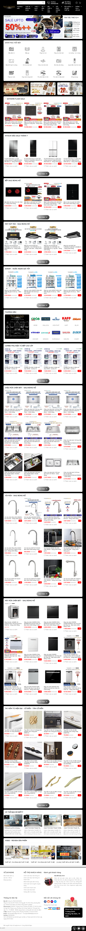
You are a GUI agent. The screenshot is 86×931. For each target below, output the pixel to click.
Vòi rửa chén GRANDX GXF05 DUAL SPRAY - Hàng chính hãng (33, 517)
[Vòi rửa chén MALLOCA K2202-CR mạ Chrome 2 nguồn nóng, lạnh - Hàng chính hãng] (13, 538)
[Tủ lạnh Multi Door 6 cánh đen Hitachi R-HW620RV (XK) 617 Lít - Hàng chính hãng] (33, 149)
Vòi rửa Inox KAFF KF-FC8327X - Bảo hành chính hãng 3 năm (72, 579)
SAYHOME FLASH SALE (15, 99)
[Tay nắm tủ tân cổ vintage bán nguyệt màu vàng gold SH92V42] (33, 720)
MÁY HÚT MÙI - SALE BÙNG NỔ (17, 224)
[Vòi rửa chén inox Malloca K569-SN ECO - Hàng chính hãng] (73, 507)
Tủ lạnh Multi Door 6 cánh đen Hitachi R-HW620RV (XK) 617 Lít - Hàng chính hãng (33, 160)
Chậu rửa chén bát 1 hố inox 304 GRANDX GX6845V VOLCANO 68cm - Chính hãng (53, 411)
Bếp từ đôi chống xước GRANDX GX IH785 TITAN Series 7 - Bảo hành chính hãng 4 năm (52, 123)
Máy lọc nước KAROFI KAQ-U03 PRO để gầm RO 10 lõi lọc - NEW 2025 (33, 292)
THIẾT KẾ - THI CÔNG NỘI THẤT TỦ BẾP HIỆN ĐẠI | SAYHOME (43, 862)
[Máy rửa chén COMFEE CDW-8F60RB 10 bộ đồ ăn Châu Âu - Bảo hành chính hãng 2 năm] (33, 612)
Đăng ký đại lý (7, 880)
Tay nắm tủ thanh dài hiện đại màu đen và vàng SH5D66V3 (12, 730)
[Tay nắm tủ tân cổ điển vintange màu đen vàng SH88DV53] (33, 751)
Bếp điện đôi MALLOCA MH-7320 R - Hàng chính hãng (13, 202)
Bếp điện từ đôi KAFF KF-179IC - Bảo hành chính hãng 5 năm (33, 202)
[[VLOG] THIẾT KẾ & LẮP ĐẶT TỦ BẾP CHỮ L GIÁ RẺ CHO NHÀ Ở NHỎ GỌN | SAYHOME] (69, 852)
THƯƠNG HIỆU (19, 7)
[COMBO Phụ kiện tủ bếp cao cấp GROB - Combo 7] (73, 357)
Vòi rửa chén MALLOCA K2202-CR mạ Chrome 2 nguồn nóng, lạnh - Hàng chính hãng (13, 549)
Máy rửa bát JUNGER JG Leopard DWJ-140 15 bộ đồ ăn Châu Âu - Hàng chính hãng (13, 623)
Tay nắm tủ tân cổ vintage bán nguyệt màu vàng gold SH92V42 (33, 731)
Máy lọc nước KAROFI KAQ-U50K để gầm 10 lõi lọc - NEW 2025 (12, 292)
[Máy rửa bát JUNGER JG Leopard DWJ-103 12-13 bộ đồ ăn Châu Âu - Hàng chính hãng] (73, 644)
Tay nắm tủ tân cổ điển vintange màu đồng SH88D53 (12, 761)
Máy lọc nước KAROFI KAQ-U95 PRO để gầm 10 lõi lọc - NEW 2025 (72, 292)
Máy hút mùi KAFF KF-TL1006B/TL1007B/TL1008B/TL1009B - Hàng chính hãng (73, 247)
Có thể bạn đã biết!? (14, 812)
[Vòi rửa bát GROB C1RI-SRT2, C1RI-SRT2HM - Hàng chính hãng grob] (73, 538)
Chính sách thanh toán (30, 887)
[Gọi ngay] (74, 928)
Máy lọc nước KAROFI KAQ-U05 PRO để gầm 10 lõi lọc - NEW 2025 (52, 292)
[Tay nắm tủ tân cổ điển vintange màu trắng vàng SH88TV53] (73, 720)
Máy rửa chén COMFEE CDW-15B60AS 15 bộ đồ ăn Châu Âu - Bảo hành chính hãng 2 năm (32, 656)
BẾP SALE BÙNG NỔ (13, 180)
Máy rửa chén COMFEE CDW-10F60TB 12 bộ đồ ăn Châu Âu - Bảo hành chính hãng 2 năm (52, 623)
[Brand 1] (17, 326)
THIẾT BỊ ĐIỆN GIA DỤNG (27, 8)
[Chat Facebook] (79, 928)
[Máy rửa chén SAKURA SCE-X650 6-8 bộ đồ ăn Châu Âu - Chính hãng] (53, 676)
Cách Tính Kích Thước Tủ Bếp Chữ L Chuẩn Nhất (71, 828)
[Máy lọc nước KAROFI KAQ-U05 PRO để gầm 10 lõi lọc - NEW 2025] (53, 280)
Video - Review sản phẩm (16, 840)
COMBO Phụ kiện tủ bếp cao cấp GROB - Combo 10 (52, 368)
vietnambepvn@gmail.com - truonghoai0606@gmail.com (22, 913)
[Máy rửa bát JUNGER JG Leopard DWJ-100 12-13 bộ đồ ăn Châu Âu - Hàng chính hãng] (13, 676)
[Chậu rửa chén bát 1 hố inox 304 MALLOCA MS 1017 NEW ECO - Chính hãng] (53, 430)
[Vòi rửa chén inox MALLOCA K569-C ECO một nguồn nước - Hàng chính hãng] (53, 507)
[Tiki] (55, 901)
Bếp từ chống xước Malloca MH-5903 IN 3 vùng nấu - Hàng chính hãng (33, 123)
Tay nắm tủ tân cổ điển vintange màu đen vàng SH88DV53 (31, 762)
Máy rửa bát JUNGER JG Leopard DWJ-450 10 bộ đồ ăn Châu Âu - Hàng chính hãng (72, 688)
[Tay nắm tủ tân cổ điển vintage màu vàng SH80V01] (53, 781)
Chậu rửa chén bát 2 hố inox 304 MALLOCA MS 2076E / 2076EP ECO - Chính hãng (12, 441)
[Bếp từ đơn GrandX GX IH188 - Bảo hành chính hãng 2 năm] (73, 192)
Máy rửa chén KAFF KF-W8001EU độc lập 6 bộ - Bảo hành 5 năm (12, 656)
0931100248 (11, 915)
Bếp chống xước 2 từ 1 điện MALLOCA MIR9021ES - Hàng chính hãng (71, 123)
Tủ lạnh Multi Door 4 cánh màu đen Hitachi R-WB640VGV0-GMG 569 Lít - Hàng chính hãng (72, 160)
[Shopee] (48, 901)
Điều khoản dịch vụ (9, 875)
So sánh (2, 928)
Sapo (30, 925)
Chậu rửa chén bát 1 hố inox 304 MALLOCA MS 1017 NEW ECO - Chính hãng (53, 441)
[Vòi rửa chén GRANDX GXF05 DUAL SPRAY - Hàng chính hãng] (33, 507)
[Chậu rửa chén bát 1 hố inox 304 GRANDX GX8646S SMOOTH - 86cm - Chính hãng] (73, 399)
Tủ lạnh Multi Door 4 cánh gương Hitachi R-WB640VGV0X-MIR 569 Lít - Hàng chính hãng (13, 160)
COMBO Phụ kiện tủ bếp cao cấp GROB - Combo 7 (71, 368)
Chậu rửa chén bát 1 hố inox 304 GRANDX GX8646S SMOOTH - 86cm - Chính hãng (73, 411)
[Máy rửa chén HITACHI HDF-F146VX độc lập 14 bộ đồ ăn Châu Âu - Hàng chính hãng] (33, 676)
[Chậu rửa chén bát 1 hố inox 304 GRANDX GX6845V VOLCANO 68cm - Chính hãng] (53, 399)
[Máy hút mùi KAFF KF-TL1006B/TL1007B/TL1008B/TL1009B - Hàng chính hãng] (73, 235)
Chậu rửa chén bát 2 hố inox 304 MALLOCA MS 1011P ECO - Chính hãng (32, 441)
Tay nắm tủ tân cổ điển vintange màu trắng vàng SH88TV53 (71, 731)
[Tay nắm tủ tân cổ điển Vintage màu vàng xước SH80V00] (53, 751)
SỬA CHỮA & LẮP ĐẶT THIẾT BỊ (67, 8)
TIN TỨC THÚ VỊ (70, 18)
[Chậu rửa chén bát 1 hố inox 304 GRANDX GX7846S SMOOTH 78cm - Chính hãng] (33, 399)
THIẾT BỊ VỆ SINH (36, 8)
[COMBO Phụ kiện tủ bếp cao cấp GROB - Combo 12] (33, 357)
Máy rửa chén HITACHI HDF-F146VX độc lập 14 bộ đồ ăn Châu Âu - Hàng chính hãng (32, 688)
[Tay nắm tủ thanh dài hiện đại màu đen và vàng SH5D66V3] (13, 720)
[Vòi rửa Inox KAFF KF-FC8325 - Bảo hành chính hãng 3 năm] (33, 569)
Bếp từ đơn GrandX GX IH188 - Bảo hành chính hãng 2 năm (72, 202)
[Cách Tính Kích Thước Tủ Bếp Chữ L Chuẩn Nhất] (73, 820)
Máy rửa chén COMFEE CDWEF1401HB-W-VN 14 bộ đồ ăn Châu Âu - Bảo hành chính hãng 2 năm (72, 624)
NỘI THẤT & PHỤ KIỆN (49, 9)
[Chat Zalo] (83, 928)
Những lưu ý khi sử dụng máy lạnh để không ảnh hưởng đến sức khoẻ (76, 23)
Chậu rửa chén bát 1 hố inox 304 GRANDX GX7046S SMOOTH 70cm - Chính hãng (13, 411)
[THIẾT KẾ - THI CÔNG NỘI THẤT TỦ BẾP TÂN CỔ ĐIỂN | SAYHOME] (17, 852)
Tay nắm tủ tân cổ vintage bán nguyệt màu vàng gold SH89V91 (53, 730)
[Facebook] (45, 901)
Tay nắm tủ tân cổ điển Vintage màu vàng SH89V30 (13, 792)
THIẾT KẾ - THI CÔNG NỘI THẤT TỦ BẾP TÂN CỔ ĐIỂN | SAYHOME (17, 862)
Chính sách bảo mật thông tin (32, 875)
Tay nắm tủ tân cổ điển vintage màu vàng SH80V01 (53, 792)
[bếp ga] (16, 88)
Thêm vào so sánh (11, 166)
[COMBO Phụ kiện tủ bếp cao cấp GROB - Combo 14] (13, 357)
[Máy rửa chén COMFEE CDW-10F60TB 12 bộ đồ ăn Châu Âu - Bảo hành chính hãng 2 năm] (53, 612)
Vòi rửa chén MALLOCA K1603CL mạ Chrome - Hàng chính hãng (13, 517)
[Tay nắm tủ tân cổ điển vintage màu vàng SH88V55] (33, 781)
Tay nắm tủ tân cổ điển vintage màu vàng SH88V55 (33, 792)
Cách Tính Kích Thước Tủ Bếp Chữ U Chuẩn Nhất (76, 29)
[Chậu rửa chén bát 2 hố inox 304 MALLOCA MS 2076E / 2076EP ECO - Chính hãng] (13, 430)
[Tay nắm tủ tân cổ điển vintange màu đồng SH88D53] (13, 751)
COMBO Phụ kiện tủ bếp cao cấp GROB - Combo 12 (32, 368)
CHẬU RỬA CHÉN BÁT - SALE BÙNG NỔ (20, 388)
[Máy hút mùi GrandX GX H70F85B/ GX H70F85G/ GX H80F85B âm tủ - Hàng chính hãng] (13, 235)
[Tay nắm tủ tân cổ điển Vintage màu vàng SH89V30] (13, 781)
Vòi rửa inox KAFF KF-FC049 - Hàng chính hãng (12, 579)
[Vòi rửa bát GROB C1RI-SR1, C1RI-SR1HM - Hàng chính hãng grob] (53, 538)
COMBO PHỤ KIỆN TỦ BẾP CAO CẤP (19, 346)
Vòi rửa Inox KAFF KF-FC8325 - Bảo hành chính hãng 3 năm (32, 579)
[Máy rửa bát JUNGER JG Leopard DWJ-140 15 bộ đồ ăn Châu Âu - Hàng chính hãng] (13, 612)
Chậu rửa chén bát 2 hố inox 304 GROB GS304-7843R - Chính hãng (32, 474)
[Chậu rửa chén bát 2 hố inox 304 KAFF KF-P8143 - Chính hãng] (53, 462)
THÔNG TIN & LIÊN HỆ (77, 8)
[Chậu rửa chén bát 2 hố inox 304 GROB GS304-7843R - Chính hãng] (33, 462)
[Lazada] (52, 901)
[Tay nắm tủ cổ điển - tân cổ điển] (43, 88)
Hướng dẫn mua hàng (30, 892)
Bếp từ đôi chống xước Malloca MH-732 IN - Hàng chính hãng (13, 122)
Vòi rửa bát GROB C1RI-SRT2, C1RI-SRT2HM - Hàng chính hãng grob (72, 549)
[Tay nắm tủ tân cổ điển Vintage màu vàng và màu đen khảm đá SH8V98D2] (73, 751)
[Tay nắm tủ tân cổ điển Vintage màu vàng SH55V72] (73, 781)
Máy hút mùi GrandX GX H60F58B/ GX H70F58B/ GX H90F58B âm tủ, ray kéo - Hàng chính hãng (53, 248)
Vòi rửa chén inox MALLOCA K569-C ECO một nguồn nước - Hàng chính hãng (52, 518)
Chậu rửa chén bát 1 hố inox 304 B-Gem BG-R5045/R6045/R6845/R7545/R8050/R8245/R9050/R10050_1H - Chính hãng (73, 442)
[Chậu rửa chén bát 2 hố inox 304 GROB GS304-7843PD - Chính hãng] (13, 462)
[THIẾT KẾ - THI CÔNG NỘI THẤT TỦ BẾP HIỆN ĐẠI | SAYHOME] (43, 852)
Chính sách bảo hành (29, 890)
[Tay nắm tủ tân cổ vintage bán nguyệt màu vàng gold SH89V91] (53, 720)
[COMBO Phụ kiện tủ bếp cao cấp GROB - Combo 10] (53, 357)
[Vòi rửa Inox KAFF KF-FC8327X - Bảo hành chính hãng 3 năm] (73, 569)
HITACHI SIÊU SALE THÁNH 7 (16, 136)
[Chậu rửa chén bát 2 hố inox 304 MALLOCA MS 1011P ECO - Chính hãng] (33, 430)
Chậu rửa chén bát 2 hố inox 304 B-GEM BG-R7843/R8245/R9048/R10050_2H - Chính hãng (73, 474)
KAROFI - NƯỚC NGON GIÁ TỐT (17, 269)
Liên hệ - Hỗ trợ (8, 878)
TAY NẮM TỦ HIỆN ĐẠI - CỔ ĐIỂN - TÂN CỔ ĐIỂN (24, 708)
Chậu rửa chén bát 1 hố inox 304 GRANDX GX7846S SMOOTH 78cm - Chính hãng (33, 411)
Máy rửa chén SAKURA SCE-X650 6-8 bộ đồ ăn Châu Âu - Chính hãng (52, 688)
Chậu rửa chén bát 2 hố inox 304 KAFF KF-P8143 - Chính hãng (52, 474)
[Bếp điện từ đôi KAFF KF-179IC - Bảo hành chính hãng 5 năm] (33, 192)
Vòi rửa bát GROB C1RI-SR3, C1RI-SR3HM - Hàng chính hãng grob (52, 580)
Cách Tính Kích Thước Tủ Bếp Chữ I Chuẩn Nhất (76, 35)
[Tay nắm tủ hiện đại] (69, 88)
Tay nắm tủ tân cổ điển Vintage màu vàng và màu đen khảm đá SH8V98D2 (72, 762)
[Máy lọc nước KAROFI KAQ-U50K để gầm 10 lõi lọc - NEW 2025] (13, 280)
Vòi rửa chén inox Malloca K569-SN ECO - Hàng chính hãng (73, 517)
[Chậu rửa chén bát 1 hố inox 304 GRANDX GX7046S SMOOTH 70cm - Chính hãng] (13, 399)
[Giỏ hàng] (80, 2)
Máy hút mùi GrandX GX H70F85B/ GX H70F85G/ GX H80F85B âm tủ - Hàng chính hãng (12, 248)
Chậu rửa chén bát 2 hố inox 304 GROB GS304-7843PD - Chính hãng (12, 474)
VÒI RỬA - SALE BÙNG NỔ (15, 495)
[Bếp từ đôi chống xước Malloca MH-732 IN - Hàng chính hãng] (14, 112)
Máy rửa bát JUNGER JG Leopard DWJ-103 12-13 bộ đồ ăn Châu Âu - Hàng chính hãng (72, 656)
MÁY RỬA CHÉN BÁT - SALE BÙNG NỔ (20, 600)
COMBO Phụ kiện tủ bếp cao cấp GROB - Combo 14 (12, 368)
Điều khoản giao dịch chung (31, 881)
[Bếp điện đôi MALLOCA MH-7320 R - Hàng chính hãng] (13, 192)
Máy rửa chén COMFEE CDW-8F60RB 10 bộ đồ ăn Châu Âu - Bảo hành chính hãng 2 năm (32, 623)
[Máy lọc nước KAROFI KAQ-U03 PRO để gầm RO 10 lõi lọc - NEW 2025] (33, 280)
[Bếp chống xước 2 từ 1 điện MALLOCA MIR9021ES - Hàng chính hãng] (72, 112)
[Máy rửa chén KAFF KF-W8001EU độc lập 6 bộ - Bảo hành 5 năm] (13, 644)
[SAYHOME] (9, 7)
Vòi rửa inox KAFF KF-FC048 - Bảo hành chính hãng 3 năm (32, 548)
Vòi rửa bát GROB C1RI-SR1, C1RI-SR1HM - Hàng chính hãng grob (52, 549)
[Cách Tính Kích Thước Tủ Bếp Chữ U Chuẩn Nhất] (68, 30)
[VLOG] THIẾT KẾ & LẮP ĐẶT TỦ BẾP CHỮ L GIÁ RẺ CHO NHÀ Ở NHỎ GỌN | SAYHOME (68, 862)
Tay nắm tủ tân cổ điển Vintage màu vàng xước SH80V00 (53, 761)
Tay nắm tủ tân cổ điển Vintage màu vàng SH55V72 (72, 792)
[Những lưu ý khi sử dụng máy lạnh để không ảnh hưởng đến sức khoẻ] (68, 24)
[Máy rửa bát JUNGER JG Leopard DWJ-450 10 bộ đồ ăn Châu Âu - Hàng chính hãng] (73, 676)
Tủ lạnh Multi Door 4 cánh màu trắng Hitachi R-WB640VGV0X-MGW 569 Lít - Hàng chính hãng (52, 160)
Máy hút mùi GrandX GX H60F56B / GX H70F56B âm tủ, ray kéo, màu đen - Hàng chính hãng (32, 248)
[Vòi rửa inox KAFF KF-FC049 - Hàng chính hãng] (13, 569)
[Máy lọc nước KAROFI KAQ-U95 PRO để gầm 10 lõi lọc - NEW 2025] (73, 280)
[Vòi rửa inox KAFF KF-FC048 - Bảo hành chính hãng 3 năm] (33, 538)
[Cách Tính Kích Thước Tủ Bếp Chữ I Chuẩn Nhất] (68, 37)
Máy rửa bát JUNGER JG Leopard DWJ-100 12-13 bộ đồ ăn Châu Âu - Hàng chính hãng (12, 688)
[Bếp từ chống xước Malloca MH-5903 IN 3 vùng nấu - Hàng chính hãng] (33, 112)
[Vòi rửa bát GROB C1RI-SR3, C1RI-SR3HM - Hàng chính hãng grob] (53, 569)
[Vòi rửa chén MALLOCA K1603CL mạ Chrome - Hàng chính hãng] (13, 507)
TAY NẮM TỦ (43, 8)
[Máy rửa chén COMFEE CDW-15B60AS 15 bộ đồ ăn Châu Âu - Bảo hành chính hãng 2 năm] (33, 644)
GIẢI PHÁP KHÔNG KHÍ (58, 9)
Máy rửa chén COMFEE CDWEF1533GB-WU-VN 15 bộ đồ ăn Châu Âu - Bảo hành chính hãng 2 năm (52, 656)
